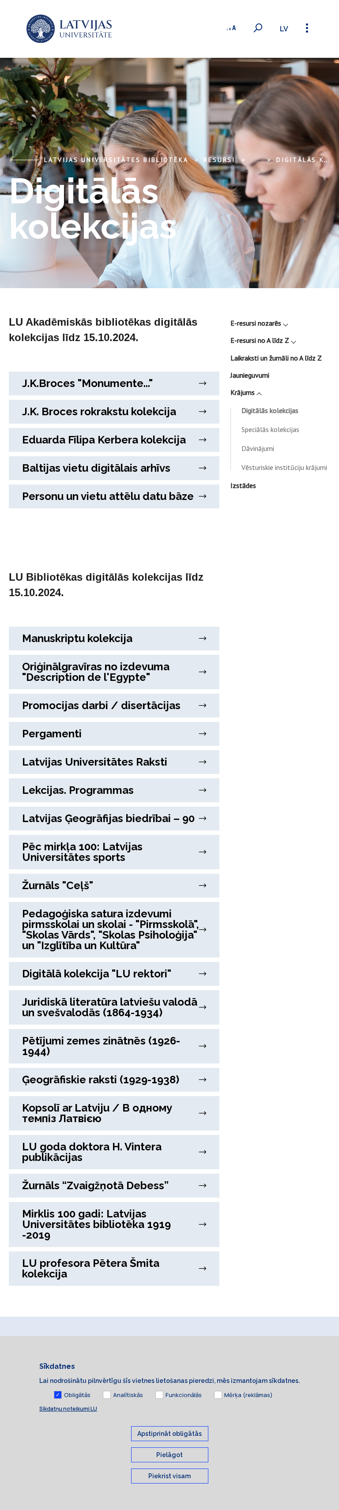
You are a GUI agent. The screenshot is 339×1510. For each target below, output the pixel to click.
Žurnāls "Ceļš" (57, 885)
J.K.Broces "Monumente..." (87, 383)
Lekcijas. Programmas (78, 790)
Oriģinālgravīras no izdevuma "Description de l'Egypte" (96, 672)
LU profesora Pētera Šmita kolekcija (90, 1268)
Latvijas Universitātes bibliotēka (116, 160)
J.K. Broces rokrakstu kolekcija (99, 411)
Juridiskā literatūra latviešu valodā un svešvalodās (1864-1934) (109, 1007)
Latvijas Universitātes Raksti (94, 761)
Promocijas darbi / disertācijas (101, 705)
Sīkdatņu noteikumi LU (68, 1408)
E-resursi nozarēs (255, 323)
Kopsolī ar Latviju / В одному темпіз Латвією (97, 1113)
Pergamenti (52, 733)
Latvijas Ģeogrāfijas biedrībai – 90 (108, 818)
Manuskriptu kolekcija (77, 638)
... (255, 160)
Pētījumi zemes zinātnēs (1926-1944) (101, 1046)
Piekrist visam (169, 1476)
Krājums (242, 392)
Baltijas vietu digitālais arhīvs (96, 468)
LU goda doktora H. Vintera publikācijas (92, 1152)
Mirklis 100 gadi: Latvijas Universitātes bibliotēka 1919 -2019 (96, 1224)
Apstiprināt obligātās (169, 1433)
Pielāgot (169, 1454)
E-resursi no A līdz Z (259, 340)
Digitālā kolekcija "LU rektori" (96, 973)
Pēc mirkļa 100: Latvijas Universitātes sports (82, 852)
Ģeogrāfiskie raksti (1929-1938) (100, 1079)
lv (284, 29)
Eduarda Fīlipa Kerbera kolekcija (104, 439)
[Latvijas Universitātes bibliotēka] (69, 29)
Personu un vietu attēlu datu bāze (108, 496)
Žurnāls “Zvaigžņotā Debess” (95, 1185)
